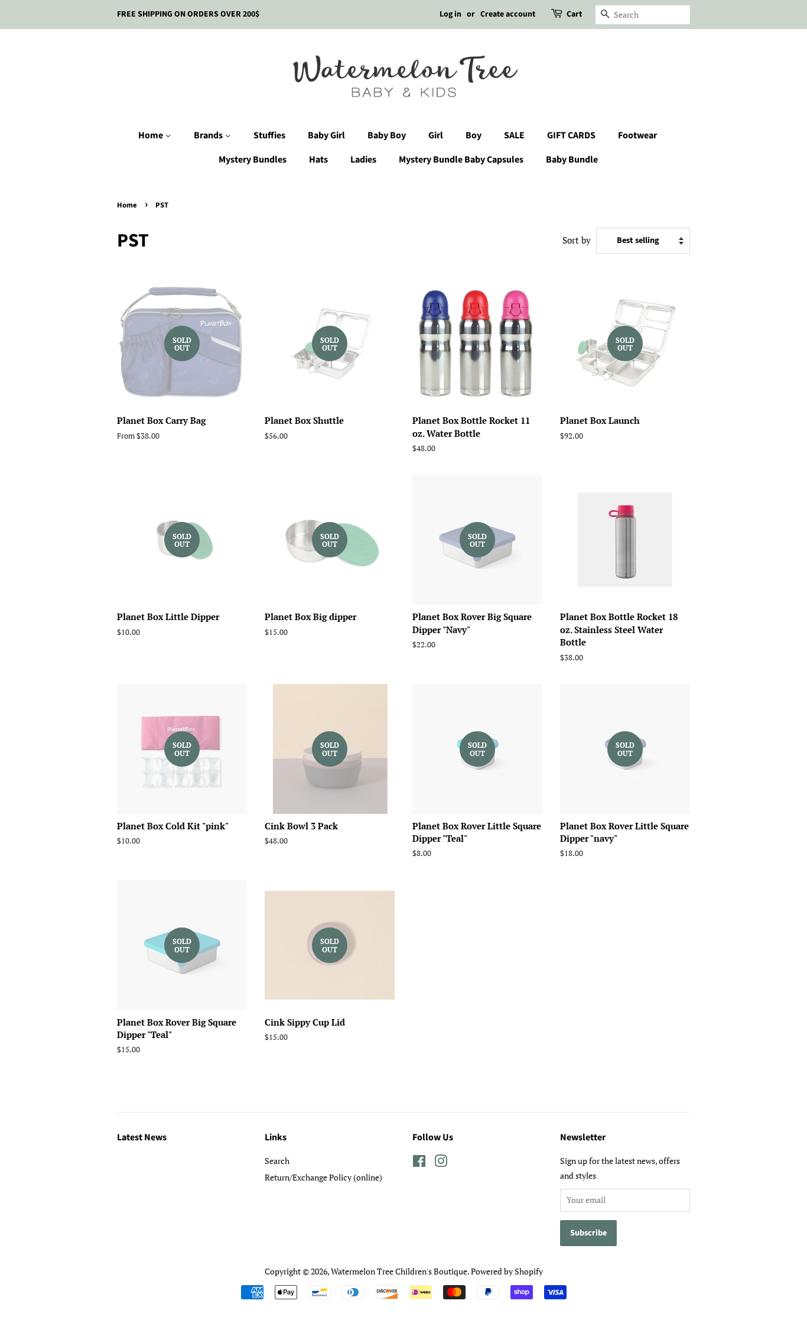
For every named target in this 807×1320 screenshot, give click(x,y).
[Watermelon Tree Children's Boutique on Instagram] (440, 1163)
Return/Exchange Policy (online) (323, 1177)
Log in (450, 14)
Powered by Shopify (507, 1271)
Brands (209, 135)
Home (151, 135)
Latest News (142, 1137)
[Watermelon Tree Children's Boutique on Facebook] (419, 1163)
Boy (473, 135)
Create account (507, 14)
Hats (318, 159)
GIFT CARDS (571, 135)
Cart (574, 14)
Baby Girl (326, 135)
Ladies (363, 159)
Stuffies (269, 135)
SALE (514, 135)
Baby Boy (386, 135)
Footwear (637, 135)
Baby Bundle (572, 159)
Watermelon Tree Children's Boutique (399, 1271)
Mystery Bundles (253, 159)
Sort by (576, 240)
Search (277, 1160)
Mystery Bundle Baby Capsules (461, 159)
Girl (435, 135)
